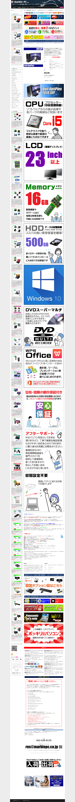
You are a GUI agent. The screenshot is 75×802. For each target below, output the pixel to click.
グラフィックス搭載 (16, 95)
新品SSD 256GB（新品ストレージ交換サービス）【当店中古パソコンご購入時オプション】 (16, 558)
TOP (15, 7)
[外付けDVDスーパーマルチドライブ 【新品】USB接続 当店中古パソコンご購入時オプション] (17, 565)
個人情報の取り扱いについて (16, 800)
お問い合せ (23, 7)
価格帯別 (14, 75)
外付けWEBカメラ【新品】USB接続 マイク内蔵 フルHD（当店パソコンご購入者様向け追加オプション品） (16, 583)
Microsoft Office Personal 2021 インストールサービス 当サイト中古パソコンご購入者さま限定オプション (16, 519)
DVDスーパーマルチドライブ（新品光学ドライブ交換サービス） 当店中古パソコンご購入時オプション (16, 596)
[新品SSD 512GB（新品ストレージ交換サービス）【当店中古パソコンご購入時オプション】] (17, 539)
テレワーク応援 (15, 105)
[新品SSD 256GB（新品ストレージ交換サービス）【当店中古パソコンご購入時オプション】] (17, 552)
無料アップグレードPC (16, 102)
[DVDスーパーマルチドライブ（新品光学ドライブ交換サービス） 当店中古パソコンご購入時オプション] (17, 591)
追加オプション (15, 107)
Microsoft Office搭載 (16, 100)
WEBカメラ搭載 (15, 90)
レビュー (27, 7)
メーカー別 (14, 77)
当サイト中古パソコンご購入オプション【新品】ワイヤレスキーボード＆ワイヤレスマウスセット (16, 609)
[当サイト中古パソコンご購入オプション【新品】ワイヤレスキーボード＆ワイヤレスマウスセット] (17, 604)
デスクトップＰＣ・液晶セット (35, 46)
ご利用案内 (19, 7)
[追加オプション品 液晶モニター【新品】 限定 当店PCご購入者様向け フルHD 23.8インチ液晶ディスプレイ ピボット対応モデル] (17, 391)
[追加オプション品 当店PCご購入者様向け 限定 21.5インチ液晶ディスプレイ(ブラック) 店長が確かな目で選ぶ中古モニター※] (17, 617)
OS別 (14, 82)
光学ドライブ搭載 (15, 97)
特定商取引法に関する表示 (26, 800)
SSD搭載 (14, 85)
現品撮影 (14, 73)
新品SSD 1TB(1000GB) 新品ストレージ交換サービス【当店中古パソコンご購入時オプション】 (16, 532)
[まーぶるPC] (20, 3)
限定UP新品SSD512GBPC (17, 72)
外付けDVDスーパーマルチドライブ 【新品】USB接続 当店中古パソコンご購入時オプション (16, 571)
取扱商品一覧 (28, 46)
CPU (13, 80)
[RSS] (12, 654)
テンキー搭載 (15, 92)
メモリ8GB (14, 87)
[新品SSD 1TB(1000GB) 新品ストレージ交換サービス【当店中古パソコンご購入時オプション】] (17, 526)
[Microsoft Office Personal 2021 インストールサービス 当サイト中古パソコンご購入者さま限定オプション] (17, 513)
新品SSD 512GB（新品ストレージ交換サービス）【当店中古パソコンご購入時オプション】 (16, 545)
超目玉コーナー (15, 70)
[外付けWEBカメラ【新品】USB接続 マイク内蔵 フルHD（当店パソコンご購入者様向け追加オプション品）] (17, 578)
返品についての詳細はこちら (50, 75)
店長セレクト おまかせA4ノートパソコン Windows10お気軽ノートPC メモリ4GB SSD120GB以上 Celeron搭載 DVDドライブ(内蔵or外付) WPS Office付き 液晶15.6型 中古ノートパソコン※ (16, 443)
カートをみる (61, 7)
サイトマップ (32, 7)
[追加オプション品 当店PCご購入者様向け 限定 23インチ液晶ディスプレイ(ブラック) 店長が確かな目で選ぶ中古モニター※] (17, 630)
